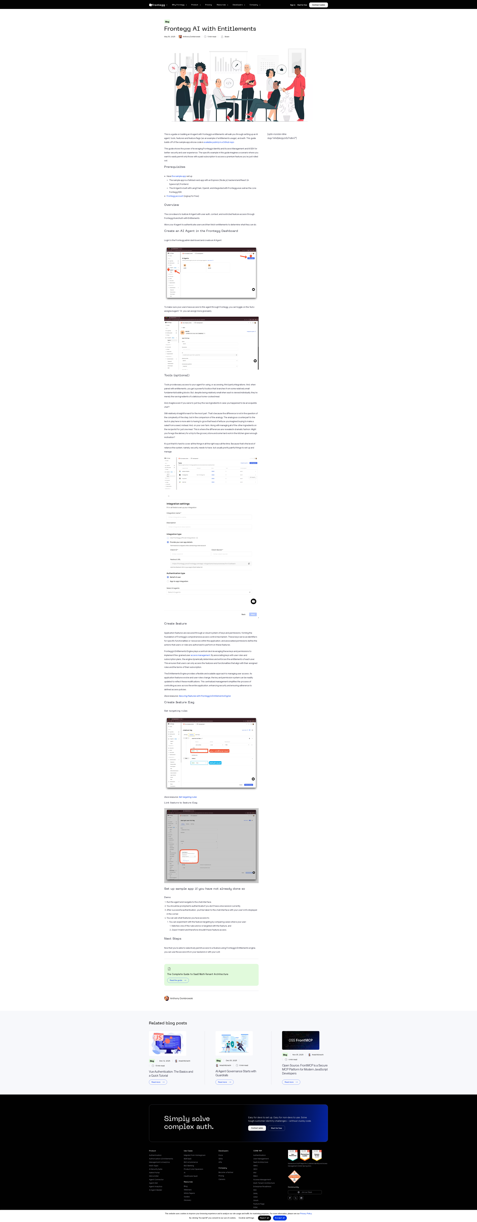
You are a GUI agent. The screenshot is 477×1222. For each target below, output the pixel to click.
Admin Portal (154, 1172)
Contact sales (318, 5)
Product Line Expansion (193, 1169)
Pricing (221, 1176)
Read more (156, 1082)
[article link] (167, 1043)
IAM (254, 1172)
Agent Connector (156, 1179)
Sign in (293, 5)
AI (184, 1172)
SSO (255, 1190)
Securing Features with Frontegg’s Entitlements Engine (205, 696)
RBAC (255, 1176)
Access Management (262, 1179)
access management (200, 655)
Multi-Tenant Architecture (264, 1183)
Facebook (290, 1198)
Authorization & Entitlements (161, 1159)
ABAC (255, 1166)
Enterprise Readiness (262, 1186)
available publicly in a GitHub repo (219, 142)
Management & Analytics (159, 1162)
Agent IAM (153, 1183)
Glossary (187, 1200)
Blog (167, 22)
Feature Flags (259, 1204)
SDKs (221, 1159)
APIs (220, 1162)
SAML (255, 1193)
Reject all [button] (264, 1218)
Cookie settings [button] (246, 1218)
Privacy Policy (306, 1213)
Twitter (296, 1198)
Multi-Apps (153, 1166)
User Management (261, 1159)
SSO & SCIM (153, 1176)
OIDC (255, 1169)
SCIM (255, 1207)
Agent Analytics (155, 1186)
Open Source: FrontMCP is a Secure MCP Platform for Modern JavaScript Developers (305, 1069)
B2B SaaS (187, 1159)
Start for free (302, 5)
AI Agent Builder (155, 1190)
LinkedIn (301, 1198)
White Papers (189, 1193)
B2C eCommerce (191, 1162)
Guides (187, 1197)
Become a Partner (226, 1172)
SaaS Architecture (260, 1162)
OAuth (255, 1200)
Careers (222, 1179)
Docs (221, 1155)
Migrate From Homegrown (195, 1155)
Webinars (188, 1190)
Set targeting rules (188, 797)
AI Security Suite (155, 1169)
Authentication (155, 1155)
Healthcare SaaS (191, 1176)
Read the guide (176, 980)
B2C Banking (189, 1166)
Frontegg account (175, 196)
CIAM (255, 1197)
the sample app (179, 176)
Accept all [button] (280, 1218)
